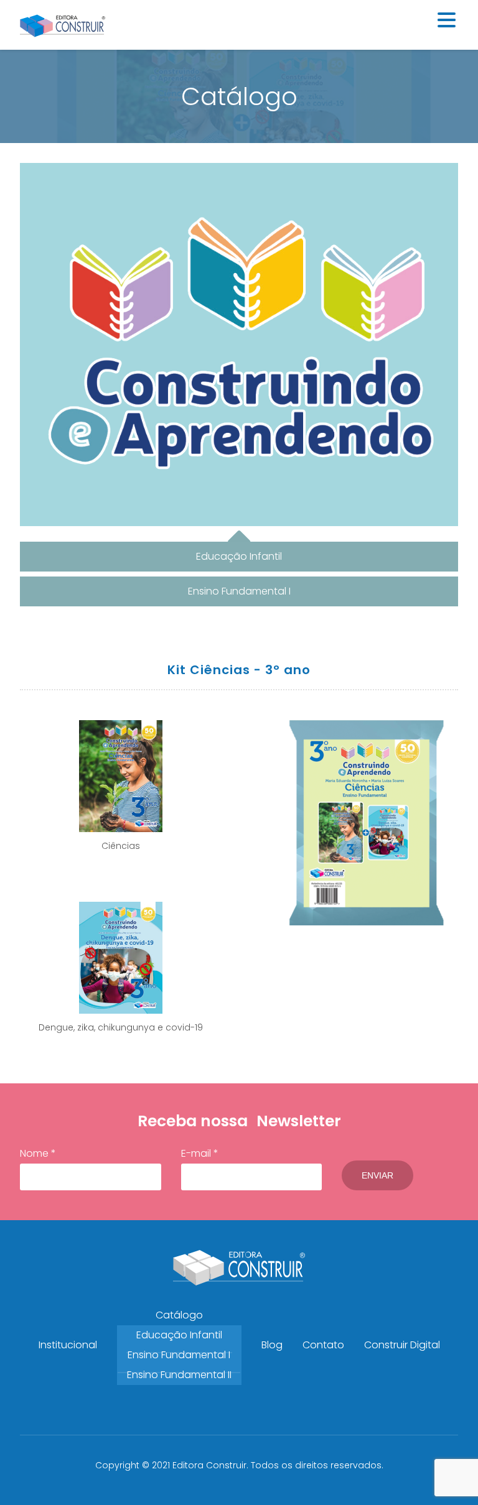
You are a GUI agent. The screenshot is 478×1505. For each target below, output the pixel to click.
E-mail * (199, 1153)
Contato (323, 1345)
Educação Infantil (179, 1335)
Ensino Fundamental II (179, 1375)
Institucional (68, 1345)
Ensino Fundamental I (179, 1355)
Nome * (38, 1153)
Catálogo (179, 1315)
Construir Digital (402, 1345)
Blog (272, 1345)
